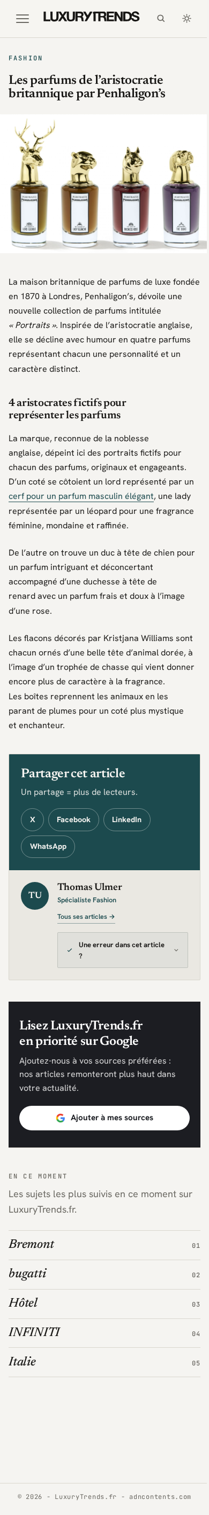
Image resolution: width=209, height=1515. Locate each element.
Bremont (31, 1253)
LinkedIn (126, 819)
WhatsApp (48, 846)
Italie (22, 1370)
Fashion (26, 58)
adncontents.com (156, 1497)
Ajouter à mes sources (107, 1126)
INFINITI (34, 1342)
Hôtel (23, 1312)
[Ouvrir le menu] (22, 18)
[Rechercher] (161, 18)
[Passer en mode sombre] (186, 18)
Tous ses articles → (86, 916)
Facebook (74, 819)
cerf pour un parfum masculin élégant (81, 496)
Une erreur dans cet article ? (110, 959)
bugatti (27, 1283)
